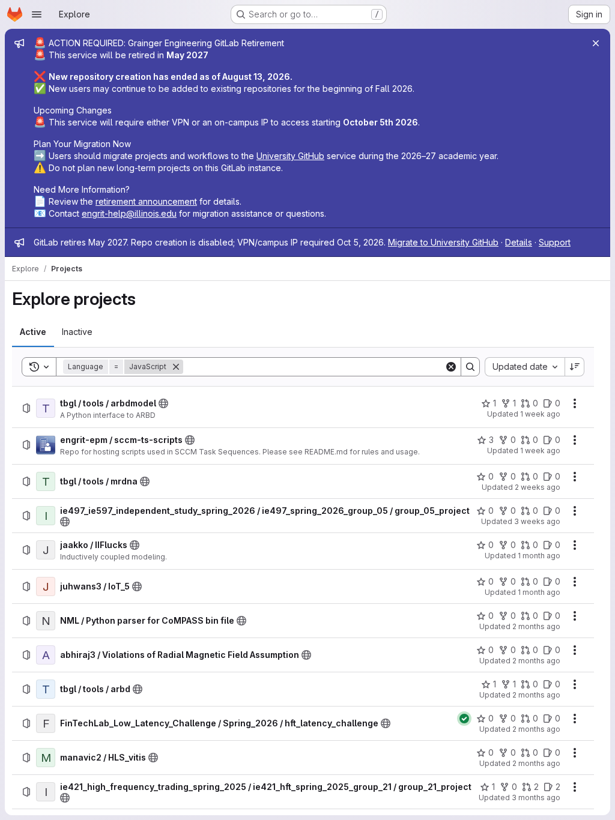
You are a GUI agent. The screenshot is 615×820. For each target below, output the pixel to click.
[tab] (33, 332)
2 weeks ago (537, 487)
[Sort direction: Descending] (574, 366)
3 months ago (536, 797)
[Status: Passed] (464, 718)
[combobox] (525, 366)
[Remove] (176, 367)
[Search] (470, 366)
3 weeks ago (537, 521)
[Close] (596, 43)
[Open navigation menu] (36, 14)
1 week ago (540, 413)
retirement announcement (146, 201)
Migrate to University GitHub (443, 242)
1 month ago (539, 555)
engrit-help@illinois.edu (129, 213)
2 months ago (536, 626)
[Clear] (451, 367)
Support (555, 242)
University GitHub (290, 156)
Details (518, 242)
